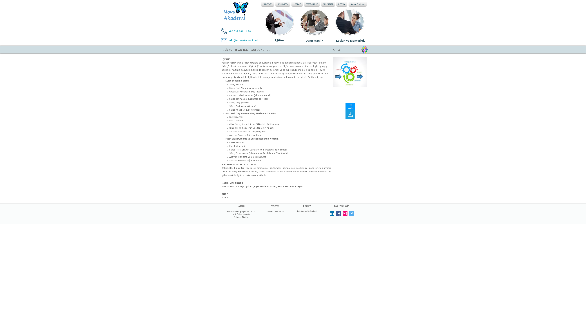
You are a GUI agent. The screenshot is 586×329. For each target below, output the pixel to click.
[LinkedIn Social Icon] (332, 213)
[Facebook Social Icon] (338, 213)
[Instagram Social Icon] (345, 213)
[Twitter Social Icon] (351, 213)
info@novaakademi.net (307, 211)
